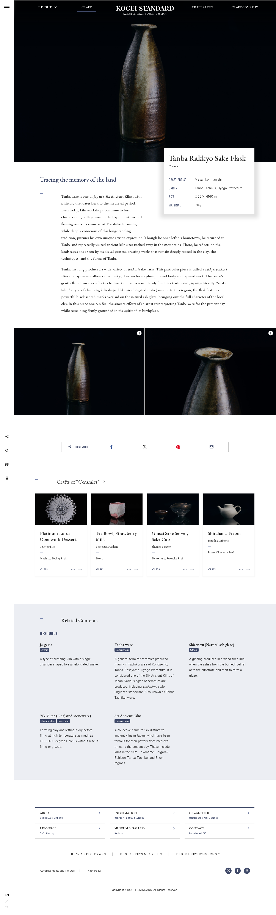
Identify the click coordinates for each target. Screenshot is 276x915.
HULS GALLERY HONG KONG (196, 854)
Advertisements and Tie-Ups (57, 870)
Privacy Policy (93, 870)
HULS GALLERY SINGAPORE (138, 854)
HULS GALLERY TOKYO (86, 854)
